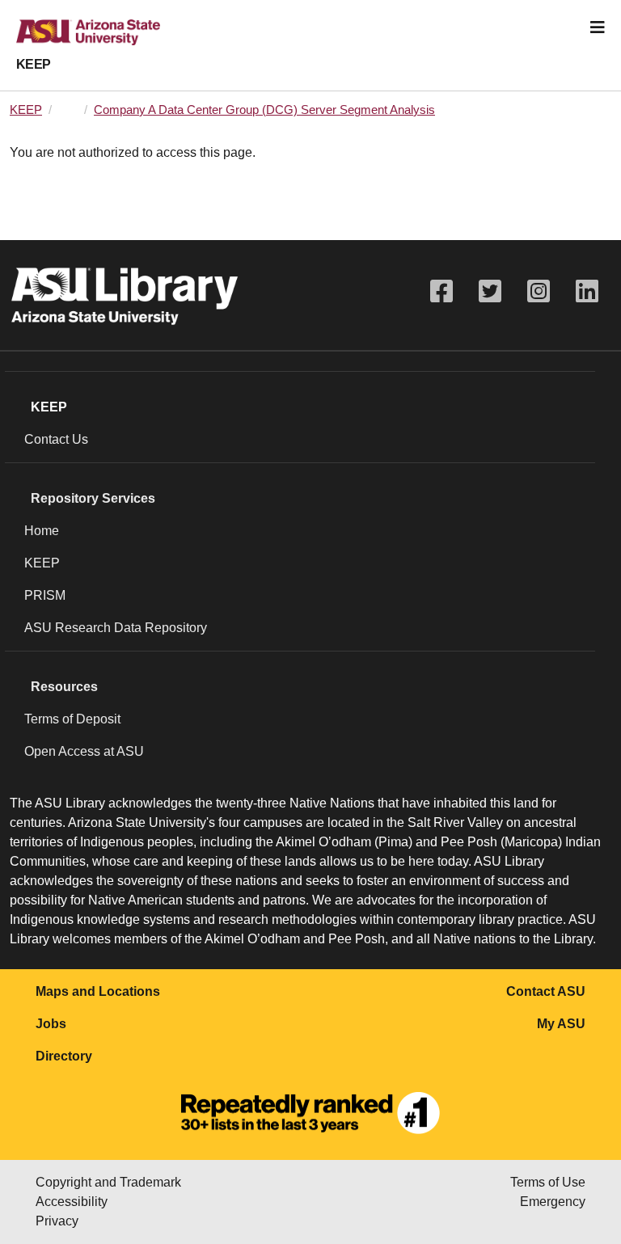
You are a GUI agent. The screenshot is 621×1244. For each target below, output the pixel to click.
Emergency (552, 1201)
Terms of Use (547, 1182)
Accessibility (72, 1201)
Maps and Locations (98, 991)
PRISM (44, 595)
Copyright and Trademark (108, 1182)
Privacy (57, 1221)
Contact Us (56, 439)
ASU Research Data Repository (115, 628)
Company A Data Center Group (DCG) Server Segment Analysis (264, 109)
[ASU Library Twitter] (490, 291)
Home (41, 531)
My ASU (561, 1024)
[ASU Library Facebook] (441, 291)
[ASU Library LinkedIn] (587, 291)
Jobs (51, 1024)
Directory (64, 1056)
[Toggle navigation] (597, 27)
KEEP (33, 64)
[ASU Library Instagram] (538, 291)
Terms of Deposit (72, 719)
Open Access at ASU (84, 751)
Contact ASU (545, 991)
